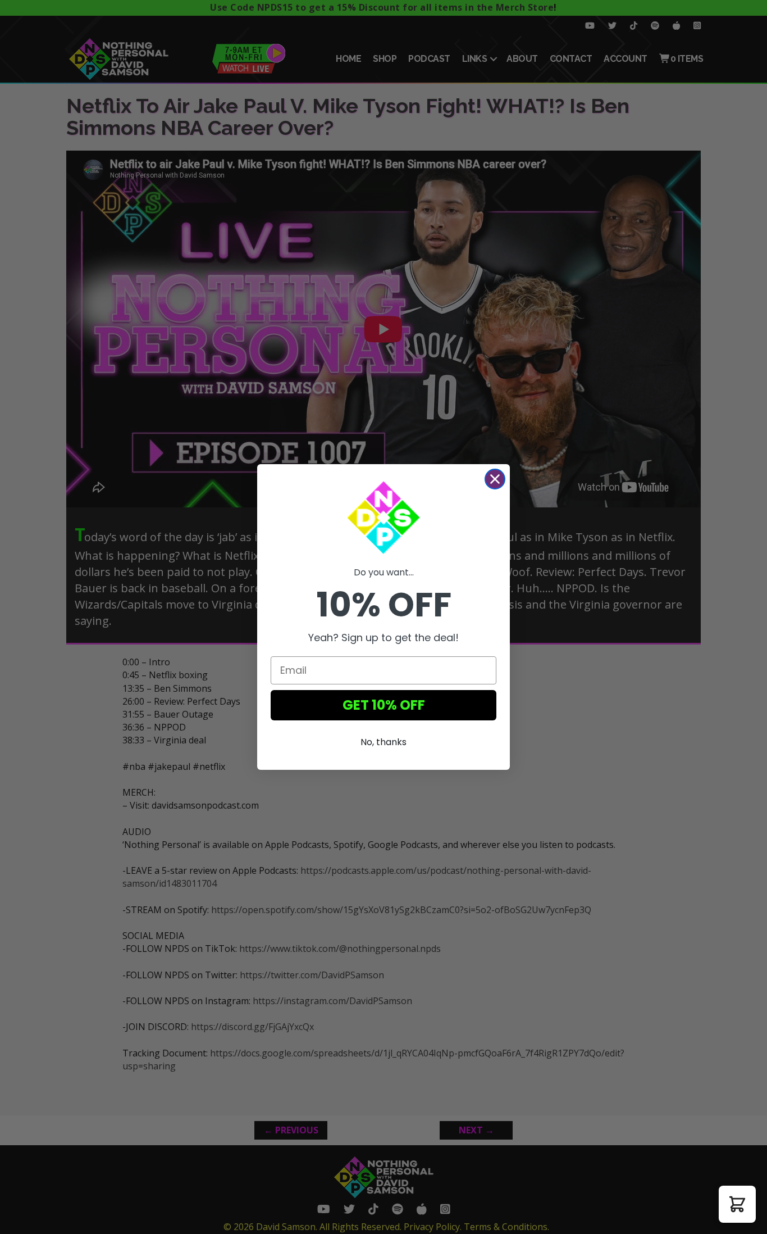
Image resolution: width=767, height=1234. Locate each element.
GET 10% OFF (384, 705)
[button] (737, 1204)
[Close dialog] (495, 479)
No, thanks (383, 742)
